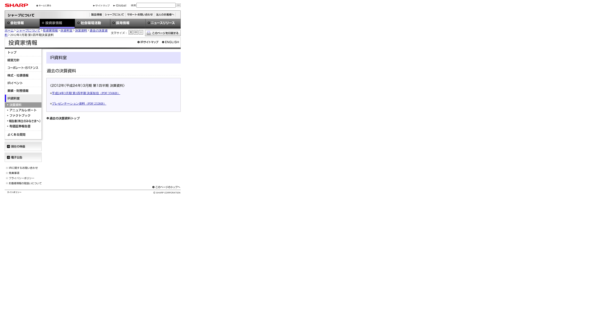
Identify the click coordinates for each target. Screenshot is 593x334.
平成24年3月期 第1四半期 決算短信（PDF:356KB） (86, 93)
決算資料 (81, 30)
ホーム (9, 30)
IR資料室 (66, 30)
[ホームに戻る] (43, 5)
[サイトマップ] (101, 5)
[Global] (119, 5)
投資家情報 (50, 30)
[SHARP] (16, 6)
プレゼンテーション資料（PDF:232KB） (79, 103)
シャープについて (28, 30)
